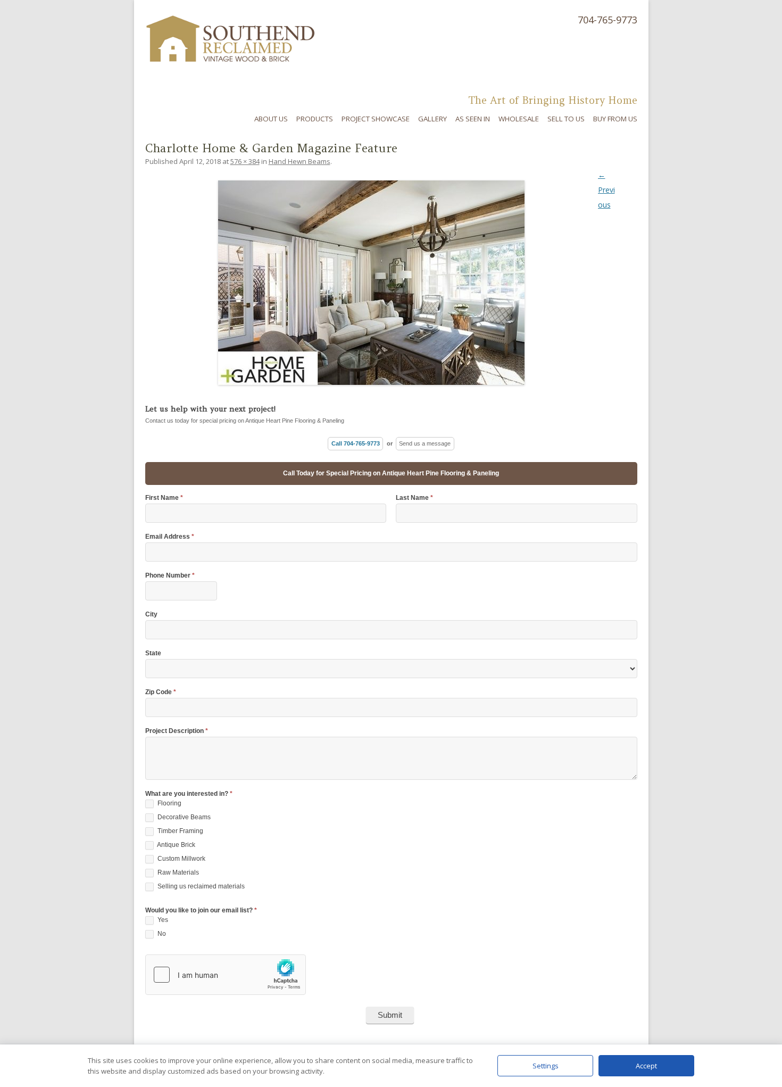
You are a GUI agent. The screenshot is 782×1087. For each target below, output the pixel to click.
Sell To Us (566, 118)
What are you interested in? (188, 793)
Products (314, 118)
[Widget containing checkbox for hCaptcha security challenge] (225, 974)
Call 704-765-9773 (355, 443)
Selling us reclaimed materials (200, 886)
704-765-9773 (607, 19)
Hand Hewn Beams (299, 161)
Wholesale (518, 118)
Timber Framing (179, 831)
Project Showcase (376, 118)
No (161, 933)
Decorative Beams (183, 817)
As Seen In (472, 118)
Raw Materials (177, 872)
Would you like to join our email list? (201, 910)
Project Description (176, 731)
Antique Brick (175, 845)
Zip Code (160, 692)
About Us (271, 118)
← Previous (606, 190)
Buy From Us (615, 118)
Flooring (168, 803)
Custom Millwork (180, 858)
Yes (162, 920)
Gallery (432, 118)
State (153, 653)
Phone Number (170, 575)
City (151, 614)
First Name (164, 498)
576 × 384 (245, 161)
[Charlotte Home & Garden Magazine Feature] (391, 282)
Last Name (414, 498)
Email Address (169, 536)
